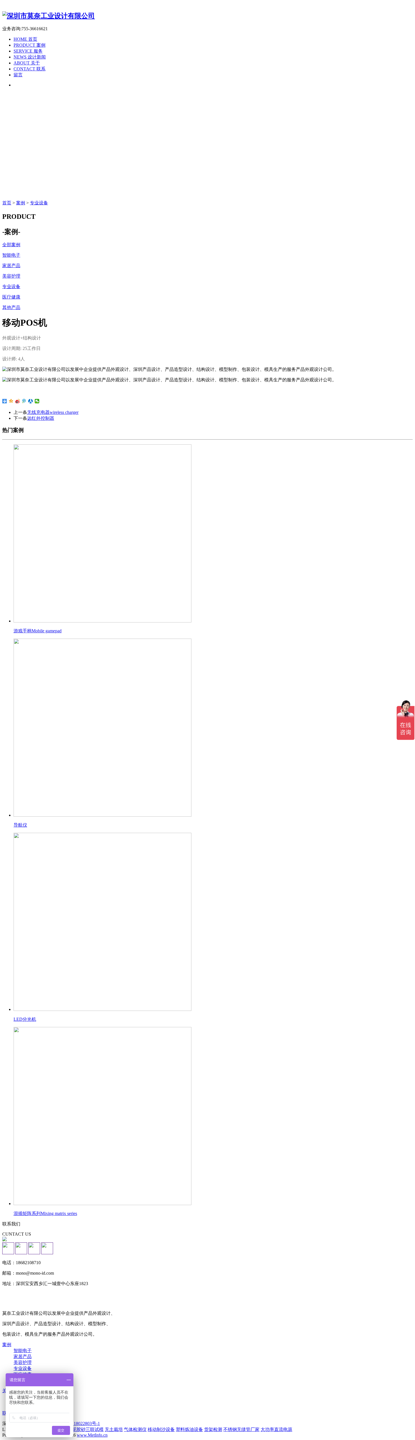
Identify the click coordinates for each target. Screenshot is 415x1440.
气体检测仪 (135, 1429)
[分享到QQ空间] (11, 401)
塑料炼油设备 (189, 1429)
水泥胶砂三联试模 (85, 1429)
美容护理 (23, 1362)
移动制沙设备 (161, 1429)
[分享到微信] (37, 401)
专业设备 (39, 202)
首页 (6, 202)
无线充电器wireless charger (52, 412)
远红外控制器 (40, 418)
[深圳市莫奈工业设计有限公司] (48, 16)
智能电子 (23, 1350)
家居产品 (23, 1356)
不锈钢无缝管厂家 (241, 1429)
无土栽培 (114, 1429)
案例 (20, 202)
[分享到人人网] (30, 401)
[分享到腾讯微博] (24, 401)
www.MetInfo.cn (92, 1435)
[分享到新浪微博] (17, 401)
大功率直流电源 (276, 1429)
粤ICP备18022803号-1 (79, 1423)
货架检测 (213, 1429)
